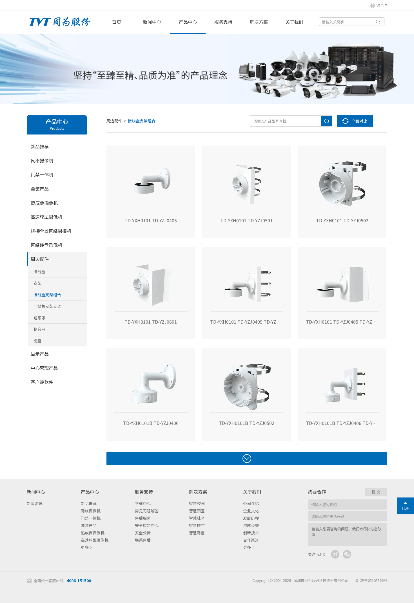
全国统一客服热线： (62, 580)
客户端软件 (42, 381)
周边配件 (40, 258)
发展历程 (251, 518)
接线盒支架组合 (47, 294)
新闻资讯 (35, 503)
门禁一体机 (42, 174)
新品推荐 (40, 146)
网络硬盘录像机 (46, 244)
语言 (380, 5)
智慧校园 (197, 503)
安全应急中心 (147, 525)
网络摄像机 (42, 160)
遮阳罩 (39, 317)
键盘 (37, 341)
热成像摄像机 (44, 202)
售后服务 (143, 518)
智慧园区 (197, 511)
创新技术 (251, 532)
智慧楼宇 (197, 525)
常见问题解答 (147, 511)
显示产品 (40, 353)
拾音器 (39, 329)
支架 (37, 283)
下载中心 (143, 503)
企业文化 (251, 511)
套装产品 (40, 188)
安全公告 (143, 532)
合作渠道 (251, 540)
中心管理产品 (44, 367)
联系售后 (143, 540)
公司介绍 (251, 503)
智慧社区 (197, 518)
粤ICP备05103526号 (371, 580)
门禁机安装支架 (47, 306)
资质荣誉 (251, 525)
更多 (85, 547)
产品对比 (359, 121)
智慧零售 (197, 532)
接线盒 (39, 271)
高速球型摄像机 (46, 216)
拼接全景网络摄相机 (51, 230)
